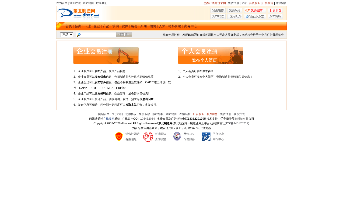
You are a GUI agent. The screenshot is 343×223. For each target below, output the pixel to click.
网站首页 (103, 114)
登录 (244, 3)
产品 (106, 26)
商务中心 (190, 26)
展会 (134, 26)
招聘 (153, 26)
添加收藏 (75, 3)
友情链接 (185, 114)
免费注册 (233, 3)
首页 (69, 26)
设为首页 (61, 3)
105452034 (147, 118)
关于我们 (117, 114)
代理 (87, 26)
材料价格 (174, 26)
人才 (162, 26)
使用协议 (130, 114)
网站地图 (88, 3)
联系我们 (101, 3)
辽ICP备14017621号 (236, 123)
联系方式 (239, 114)
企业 (97, 26)
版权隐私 (158, 114)
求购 (115, 26)
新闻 (143, 26)
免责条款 (144, 114)
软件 (125, 26)
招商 (78, 26)
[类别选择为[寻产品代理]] (275, 12)
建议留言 (281, 3)
